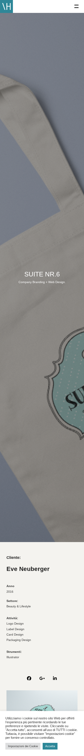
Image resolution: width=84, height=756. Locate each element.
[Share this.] (29, 678)
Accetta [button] (50, 746)
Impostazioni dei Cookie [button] (23, 746)
